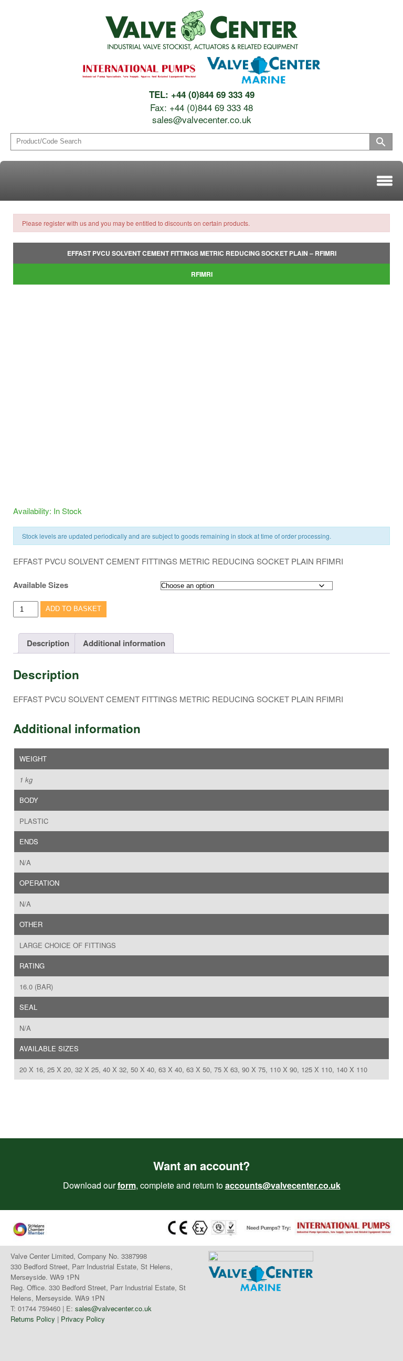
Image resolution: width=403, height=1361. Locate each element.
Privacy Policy (83, 1319)
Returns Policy (32, 1319)
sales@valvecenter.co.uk (201, 119)
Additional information (124, 643)
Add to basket (73, 609)
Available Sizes (40, 585)
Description (48, 643)
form (127, 1185)
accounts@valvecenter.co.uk (283, 1185)
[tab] (48, 643)
